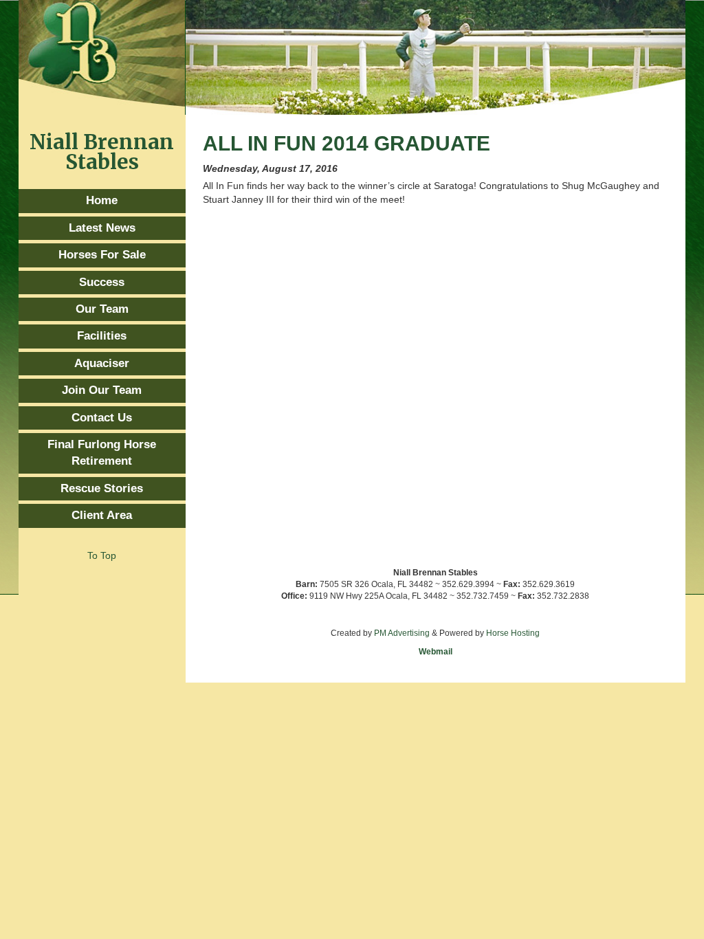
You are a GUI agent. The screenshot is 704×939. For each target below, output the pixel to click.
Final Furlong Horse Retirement (101, 452)
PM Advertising (402, 633)
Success (101, 282)
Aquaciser (101, 363)
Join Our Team (102, 390)
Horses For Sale (102, 254)
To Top (101, 555)
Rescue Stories (101, 488)
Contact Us (102, 417)
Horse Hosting (513, 633)
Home (102, 200)
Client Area (102, 515)
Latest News (102, 227)
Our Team (102, 309)
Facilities (101, 335)
